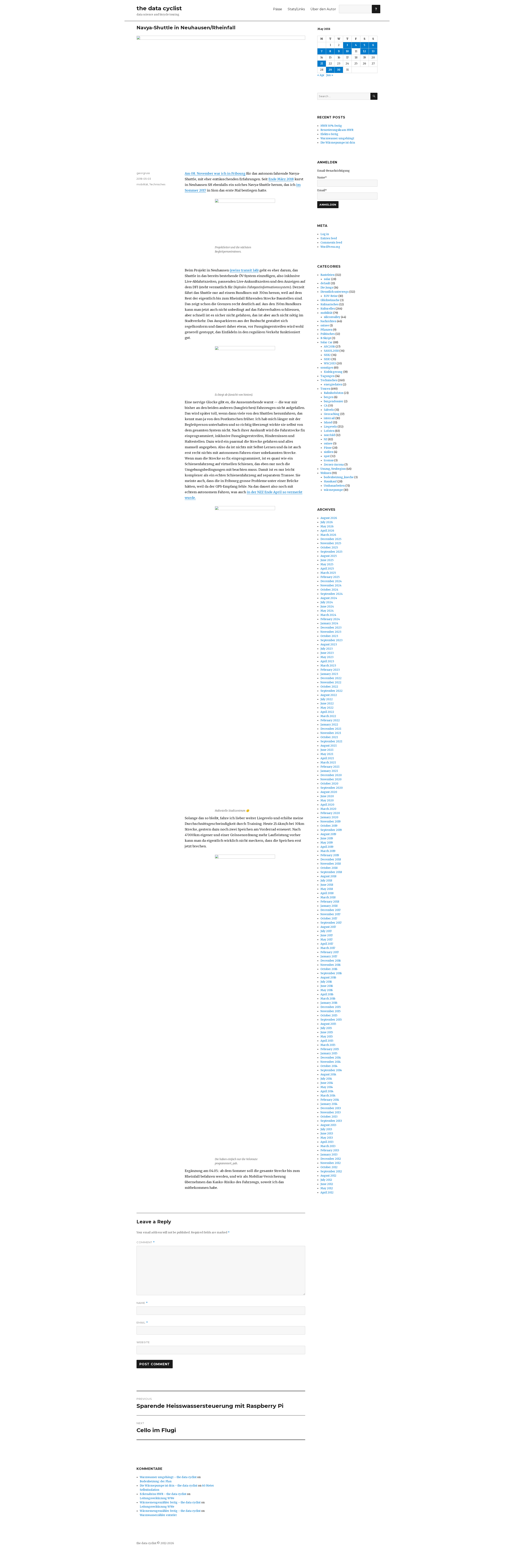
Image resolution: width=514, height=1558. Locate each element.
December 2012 (330, 1159)
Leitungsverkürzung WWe (157, 1498)
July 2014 (326, 1078)
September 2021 (331, 741)
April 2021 (327, 758)
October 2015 (328, 1015)
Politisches (327, 334)
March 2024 (328, 615)
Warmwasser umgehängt (337, 138)
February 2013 (329, 1150)
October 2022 (329, 686)
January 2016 (328, 1003)
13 (373, 51)
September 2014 (331, 1070)
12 (364, 51)
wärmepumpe (333, 490)
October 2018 (329, 868)
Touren (325, 388)
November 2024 (331, 585)
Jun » (329, 75)
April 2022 (327, 712)
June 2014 (326, 1083)
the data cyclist (159, 8)
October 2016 (328, 969)
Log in (324, 234)
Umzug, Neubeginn (333, 469)
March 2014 (328, 1095)
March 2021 (328, 762)
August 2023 (328, 644)
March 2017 (327, 948)
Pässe (277, 9)
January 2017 (328, 956)
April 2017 (326, 944)
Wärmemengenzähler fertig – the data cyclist (170, 1502)
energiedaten (333, 384)
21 (321, 63)
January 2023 (329, 674)
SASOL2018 (331, 351)
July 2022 (326, 699)
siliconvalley (332, 317)
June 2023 (327, 653)
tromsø (328, 460)
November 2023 (330, 632)
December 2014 (330, 1057)
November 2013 (330, 1112)
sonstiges (326, 367)
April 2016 (326, 994)
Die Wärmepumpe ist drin (337, 142)
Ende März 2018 (281, 179)
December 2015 (330, 1007)
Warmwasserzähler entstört (158, 1515)
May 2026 (326, 526)
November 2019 (330, 821)
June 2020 (327, 796)
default (325, 283)
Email (142, 1322)
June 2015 (326, 1032)
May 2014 (326, 1087)
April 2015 (326, 1040)
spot (327, 456)
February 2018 (329, 901)
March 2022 (328, 716)
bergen (328, 397)
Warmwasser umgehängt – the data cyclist (168, 1477)
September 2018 (331, 872)
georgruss (143, 173)
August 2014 (328, 1074)
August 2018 (328, 876)
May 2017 (326, 939)
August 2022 (328, 695)
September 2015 (331, 1019)
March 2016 (327, 998)
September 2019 (331, 830)
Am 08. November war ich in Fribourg (215, 173)
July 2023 (326, 648)
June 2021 (326, 750)
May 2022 (326, 707)
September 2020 (331, 788)
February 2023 (330, 669)
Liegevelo (330, 426)
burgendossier (333, 401)
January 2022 (329, 724)
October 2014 (329, 1066)
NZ (325, 439)
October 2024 (329, 589)
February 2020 (330, 813)
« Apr (320, 75)
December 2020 (331, 775)
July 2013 (326, 1129)
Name (142, 1303)
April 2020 (327, 804)
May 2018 (326, 889)
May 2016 (326, 990)
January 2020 (329, 817)
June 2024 (327, 606)
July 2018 (326, 880)
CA (325, 405)
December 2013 (330, 1108)
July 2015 (326, 1028)
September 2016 (331, 973)
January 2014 (329, 1104)
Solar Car (326, 342)
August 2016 (328, 977)
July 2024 (326, 602)
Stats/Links (296, 9)
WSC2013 (330, 363)
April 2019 (326, 847)
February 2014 (329, 1100)
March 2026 (328, 535)
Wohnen (325, 473)
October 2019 (328, 825)
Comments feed (331, 242)
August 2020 (328, 792)
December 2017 (330, 910)
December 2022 (331, 678)
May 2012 (326, 1188)
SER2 (327, 355)
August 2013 (328, 1125)
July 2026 (326, 522)
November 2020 (331, 779)
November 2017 (330, 914)
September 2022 (331, 691)
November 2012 (330, 1163)
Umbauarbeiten (334, 485)
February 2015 (329, 1049)
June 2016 (326, 986)
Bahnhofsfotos (333, 393)
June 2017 (326, 935)
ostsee (324, 325)
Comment (146, 1242)
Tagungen (327, 376)
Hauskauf (330, 481)
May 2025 (326, 564)
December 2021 (330, 729)
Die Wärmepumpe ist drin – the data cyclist (168, 1485)
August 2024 (328, 598)
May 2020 (327, 800)
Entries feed (328, 238)
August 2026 (328, 518)
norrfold (329, 435)
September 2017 (331, 922)
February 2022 (330, 720)
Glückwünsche (330, 300)
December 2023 (331, 627)
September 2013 (331, 1121)
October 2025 (329, 547)
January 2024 (329, 623)
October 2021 (329, 737)
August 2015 (328, 1024)
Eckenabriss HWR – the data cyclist (163, 1494)
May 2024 (327, 610)
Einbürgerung (333, 372)
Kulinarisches (329, 304)
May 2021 (326, 754)
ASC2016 (329, 346)
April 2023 (327, 661)
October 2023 (329, 636)
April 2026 (327, 530)
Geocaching (332, 414)
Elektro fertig (329, 134)
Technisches (157, 184)
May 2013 (326, 1137)
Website (143, 1342)
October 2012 (329, 1167)
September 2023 (331, 640)
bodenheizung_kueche (339, 477)
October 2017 (328, 918)
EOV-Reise (331, 296)
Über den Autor (323, 9)
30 (338, 69)
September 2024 (331, 594)
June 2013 (326, 1133)
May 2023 (326, 657)
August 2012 (328, 1175)
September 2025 (331, 551)
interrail (329, 418)
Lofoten (329, 431)
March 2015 (327, 1045)
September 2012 (331, 1171)
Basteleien (327, 275)
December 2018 (330, 859)
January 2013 (329, 1154)
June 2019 (326, 838)
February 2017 (329, 952)
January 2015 (328, 1053)
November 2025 (330, 543)
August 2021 (328, 745)
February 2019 (329, 855)
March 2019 (327, 851)
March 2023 (328, 665)
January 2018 (329, 906)
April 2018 (326, 893)
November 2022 (330, 682)
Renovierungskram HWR (336, 130)
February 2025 (330, 577)
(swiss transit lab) (244, 270)
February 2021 (329, 766)
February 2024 (330, 619)
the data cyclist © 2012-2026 (155, 1543)
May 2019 (326, 842)
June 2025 (326, 560)
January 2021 (329, 771)
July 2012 (326, 1180)
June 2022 (327, 703)
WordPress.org (330, 247)
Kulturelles (327, 308)
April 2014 (326, 1091)
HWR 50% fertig (331, 125)
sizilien (328, 452)
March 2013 (328, 1146)
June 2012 (326, 1184)
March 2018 (328, 897)
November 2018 (330, 863)
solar (327, 279)
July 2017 (326, 931)
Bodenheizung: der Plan (155, 1481)
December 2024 (331, 581)
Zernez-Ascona (334, 464)
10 (347, 51)
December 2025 (330, 539)
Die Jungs (326, 287)
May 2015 (326, 1036)
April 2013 (326, 1142)
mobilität (142, 184)
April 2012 (326, 1192)
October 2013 (329, 1116)
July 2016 (326, 981)
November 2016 (330, 965)
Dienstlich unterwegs (334, 291)
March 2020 (328, 809)
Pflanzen (326, 329)
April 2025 (327, 568)
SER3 (327, 359)
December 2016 (330, 960)
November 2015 (330, 1011)
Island (328, 422)
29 (330, 69)
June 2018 (326, 885)
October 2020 (329, 783)
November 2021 (330, 733)
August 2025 (328, 556)
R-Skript (325, 338)
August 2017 (328, 927)
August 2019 (328, 834)
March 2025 (328, 573)
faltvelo (329, 410)
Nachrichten (328, 321)
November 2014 (330, 1062)
